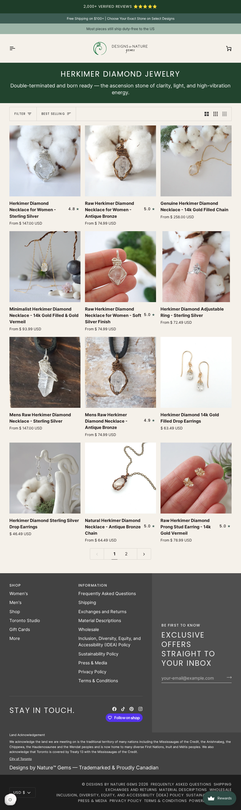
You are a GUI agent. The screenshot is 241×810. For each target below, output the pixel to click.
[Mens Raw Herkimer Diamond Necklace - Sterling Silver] (44, 372)
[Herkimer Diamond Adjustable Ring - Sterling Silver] (196, 266)
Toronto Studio (24, 620)
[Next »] (144, 554)
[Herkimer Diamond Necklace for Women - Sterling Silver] (44, 160)
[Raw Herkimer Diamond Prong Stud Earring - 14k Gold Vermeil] (196, 478)
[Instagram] (140, 709)
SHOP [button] (15, 585)
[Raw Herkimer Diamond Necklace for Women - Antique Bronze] (120, 160)
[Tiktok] (123, 709)
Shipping (87, 602)
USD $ (19, 792)
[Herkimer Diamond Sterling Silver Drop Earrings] (44, 478)
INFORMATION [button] (92, 585)
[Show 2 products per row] (206, 114)
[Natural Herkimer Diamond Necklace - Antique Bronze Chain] (120, 478)
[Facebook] (114, 709)
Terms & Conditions (98, 680)
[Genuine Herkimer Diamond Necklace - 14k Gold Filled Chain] (196, 160)
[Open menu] (16, 48)
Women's (18, 593)
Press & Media (92, 662)
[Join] (228, 677)
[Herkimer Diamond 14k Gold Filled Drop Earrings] (196, 372)
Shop (14, 611)
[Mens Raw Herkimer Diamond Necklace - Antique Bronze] (120, 372)
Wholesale (88, 629)
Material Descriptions (99, 620)
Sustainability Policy (98, 653)
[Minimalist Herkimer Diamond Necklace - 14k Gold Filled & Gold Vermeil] (44, 266)
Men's (15, 602)
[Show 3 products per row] (215, 114)
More (14, 638)
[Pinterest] (131, 709)
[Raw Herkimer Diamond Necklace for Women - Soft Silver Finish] (120, 266)
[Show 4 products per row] (225, 114)
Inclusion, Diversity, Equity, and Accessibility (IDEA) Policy (120, 795)
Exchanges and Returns (102, 611)
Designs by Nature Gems (111, 784)
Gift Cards (19, 629)
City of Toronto (20, 758)
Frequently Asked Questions (107, 593)
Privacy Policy (92, 671)
